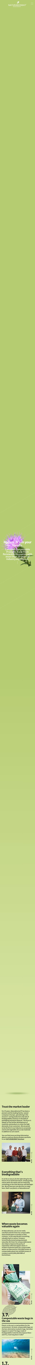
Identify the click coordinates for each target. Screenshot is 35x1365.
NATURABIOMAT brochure (15, 1139)
